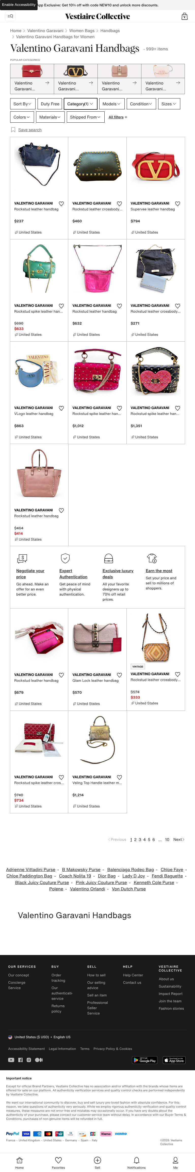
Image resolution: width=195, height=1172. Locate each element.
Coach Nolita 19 (75, 876)
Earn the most (159, 571)
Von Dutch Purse (129, 889)
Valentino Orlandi (87, 889)
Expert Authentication (73, 574)
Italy (95, 1140)
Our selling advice (96, 985)
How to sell (96, 975)
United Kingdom (29, 1140)
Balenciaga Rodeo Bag (130, 869)
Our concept (18, 975)
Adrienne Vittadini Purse (30, 869)
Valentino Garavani (45, 30)
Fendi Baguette (167, 876)
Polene (56, 889)
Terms (84, 1048)
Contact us (132, 982)
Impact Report (171, 993)
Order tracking (58, 978)
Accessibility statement (26, 1048)
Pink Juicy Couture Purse (101, 882)
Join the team (170, 1001)
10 (167, 839)
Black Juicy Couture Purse (42, 882)
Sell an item (97, 995)
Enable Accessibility (19, 4)
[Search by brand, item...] (10, 16)
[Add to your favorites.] (61, 204)
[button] (184, 16)
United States (53, 1140)
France (10, 1140)
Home (15, 30)
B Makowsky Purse (81, 869)
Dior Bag (107, 876)
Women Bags (82, 30)
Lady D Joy (133, 876)
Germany (71, 1140)
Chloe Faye (172, 869)
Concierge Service (16, 985)
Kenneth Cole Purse (154, 882)
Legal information (62, 1048)
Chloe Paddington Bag (29, 876)
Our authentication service (64, 993)
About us (166, 979)
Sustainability (170, 986)
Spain (84, 1140)
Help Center (133, 975)
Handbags (110, 30)
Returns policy (58, 1008)
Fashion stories (171, 1008)
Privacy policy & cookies (112, 1048)
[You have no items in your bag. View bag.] (184, 16)
